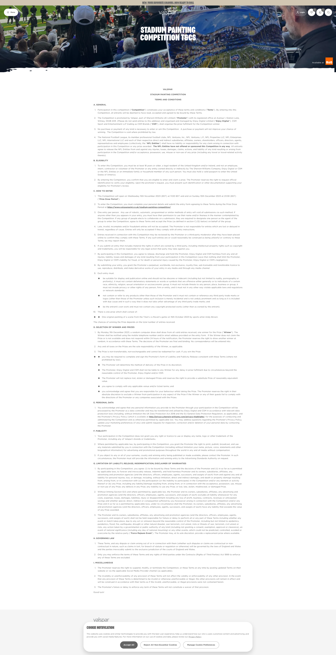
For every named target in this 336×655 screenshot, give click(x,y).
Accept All (129, 645)
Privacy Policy (195, 637)
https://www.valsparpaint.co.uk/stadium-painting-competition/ (139, 207)
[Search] (328, 12)
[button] (11, 12)
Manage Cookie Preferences (201, 645)
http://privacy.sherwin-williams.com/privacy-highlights (176, 417)
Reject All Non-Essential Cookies (160, 645)
